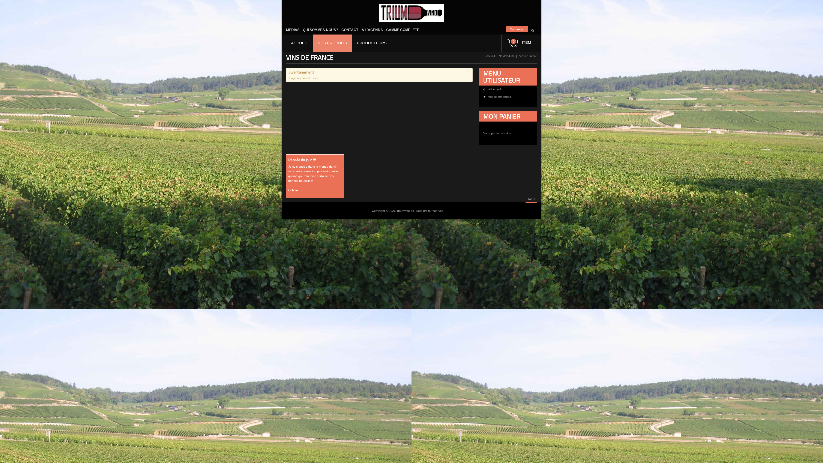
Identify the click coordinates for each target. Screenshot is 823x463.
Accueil (490, 56)
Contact (349, 30)
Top (530, 199)
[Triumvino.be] (411, 13)
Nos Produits (506, 56)
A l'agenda (372, 30)
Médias (293, 30)
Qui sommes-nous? (320, 30)
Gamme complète (402, 30)
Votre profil (495, 89)
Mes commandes (499, 96)
